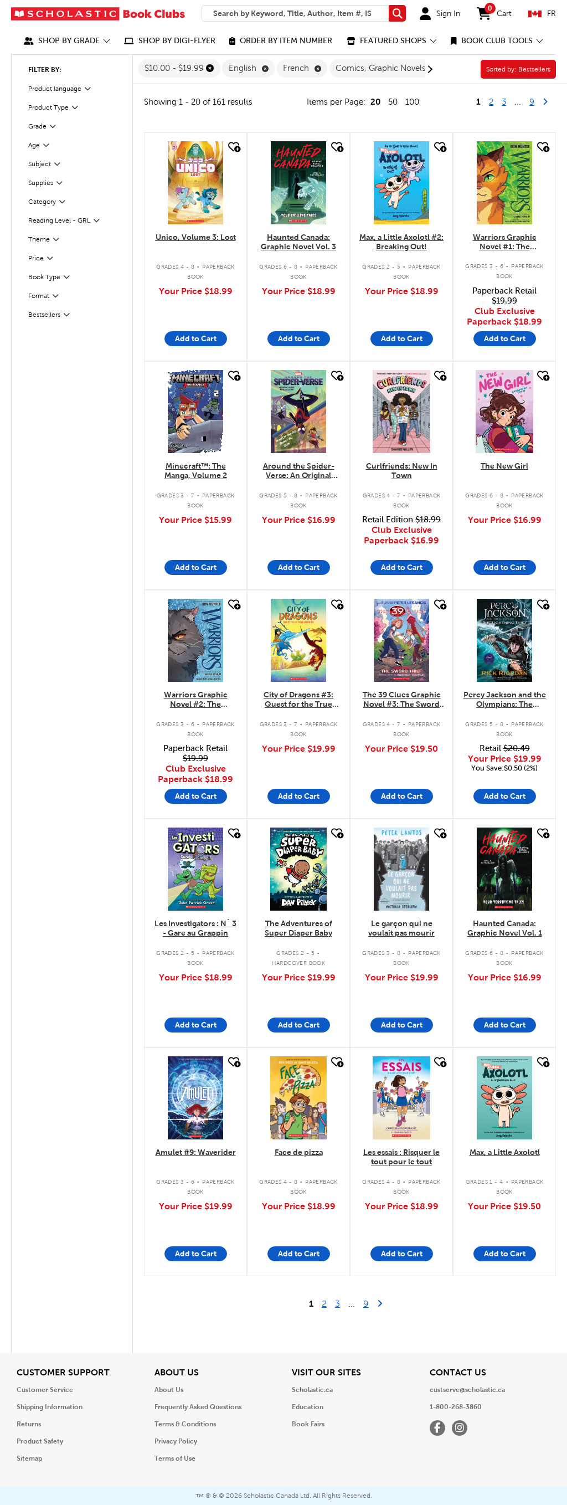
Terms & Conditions (185, 1424)
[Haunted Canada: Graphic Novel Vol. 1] (504, 869)
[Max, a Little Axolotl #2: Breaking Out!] (401, 182)
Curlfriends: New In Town (401, 470)
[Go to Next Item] (428, 69)
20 (375, 101)
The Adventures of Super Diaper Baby (298, 928)
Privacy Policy (175, 1441)
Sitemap (29, 1458)
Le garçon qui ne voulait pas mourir (401, 928)
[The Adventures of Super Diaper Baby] (298, 869)
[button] (67, 41)
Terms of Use (174, 1458)
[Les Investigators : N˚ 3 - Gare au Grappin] (195, 869)
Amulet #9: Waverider (196, 1152)
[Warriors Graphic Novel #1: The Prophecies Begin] (504, 182)
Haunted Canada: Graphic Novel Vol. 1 (504, 928)
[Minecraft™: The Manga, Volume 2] (195, 411)
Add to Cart (196, 338)
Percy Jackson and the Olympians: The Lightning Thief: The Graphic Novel (504, 700)
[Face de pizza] (298, 1097)
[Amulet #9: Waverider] (195, 1097)
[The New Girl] (504, 411)
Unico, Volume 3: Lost (196, 237)
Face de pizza (299, 1152)
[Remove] (210, 68)
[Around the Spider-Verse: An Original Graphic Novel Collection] (298, 411)
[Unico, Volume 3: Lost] (195, 182)
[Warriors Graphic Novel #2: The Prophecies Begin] (195, 640)
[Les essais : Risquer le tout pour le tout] (401, 1097)
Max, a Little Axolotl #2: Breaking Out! (401, 242)
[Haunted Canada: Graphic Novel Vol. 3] (298, 182)
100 (412, 101)
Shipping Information (50, 1407)
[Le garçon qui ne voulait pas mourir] (401, 869)
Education (307, 1407)
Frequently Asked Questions (197, 1407)
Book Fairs (308, 1424)
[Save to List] (233, 147)
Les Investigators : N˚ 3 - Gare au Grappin (195, 928)
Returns (29, 1424)
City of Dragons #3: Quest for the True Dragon (298, 700)
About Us (168, 1390)
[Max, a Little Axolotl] (504, 1097)
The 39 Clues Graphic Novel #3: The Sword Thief (402, 700)
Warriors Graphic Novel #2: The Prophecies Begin (195, 700)
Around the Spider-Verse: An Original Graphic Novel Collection (298, 471)
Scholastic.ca (312, 1390)
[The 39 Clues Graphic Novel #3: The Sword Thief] (401, 640)
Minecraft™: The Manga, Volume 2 (195, 470)
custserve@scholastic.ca (467, 1390)
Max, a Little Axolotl (505, 1152)
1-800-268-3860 (456, 1407)
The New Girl (504, 465)
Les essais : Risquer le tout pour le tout (401, 1157)
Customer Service (45, 1390)
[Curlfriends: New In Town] (402, 411)
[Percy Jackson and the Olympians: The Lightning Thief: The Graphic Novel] (504, 640)
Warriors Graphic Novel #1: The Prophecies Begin (504, 242)
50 (393, 101)
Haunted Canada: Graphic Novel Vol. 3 (298, 242)
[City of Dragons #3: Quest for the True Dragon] (298, 640)
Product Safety (40, 1441)
